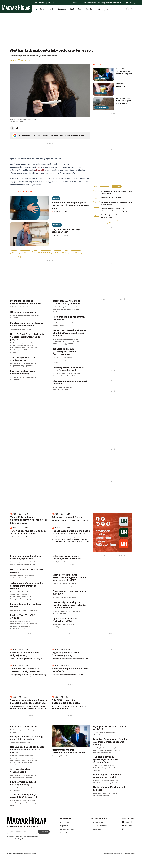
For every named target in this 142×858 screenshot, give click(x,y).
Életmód (89, 9)
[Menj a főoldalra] (16, 7)
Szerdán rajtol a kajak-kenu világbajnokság (111, 216)
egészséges (76, 252)
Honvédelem (101, 78)
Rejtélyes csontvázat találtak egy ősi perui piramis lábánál (123, 101)
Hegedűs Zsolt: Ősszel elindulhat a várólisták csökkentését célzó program (115, 210)
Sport (80, 9)
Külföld (52, 9)
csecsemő (15, 257)
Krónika (117, 186)
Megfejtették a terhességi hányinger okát (66, 230)
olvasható (39, 170)
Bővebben (112, 222)
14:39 (96, 209)
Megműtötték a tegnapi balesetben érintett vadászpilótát (124, 71)
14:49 (97, 198)
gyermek (58, 252)
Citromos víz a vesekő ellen (121, 85)
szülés (14, 252)
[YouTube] (130, 3)
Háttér (72, 9)
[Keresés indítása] (126, 9)
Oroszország (25, 252)
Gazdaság (62, 9)
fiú (66, 252)
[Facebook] (127, 3)
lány (35, 252)
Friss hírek (41, 3)
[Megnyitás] (36, 9)
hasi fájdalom (45, 252)
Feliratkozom (44, 832)
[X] (134, 3)
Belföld (42, 9)
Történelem (101, 107)
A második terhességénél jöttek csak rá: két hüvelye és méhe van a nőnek (71, 205)
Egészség (56, 225)
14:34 (97, 215)
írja (39, 167)
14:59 (97, 192)
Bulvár (97, 9)
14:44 (96, 203)
